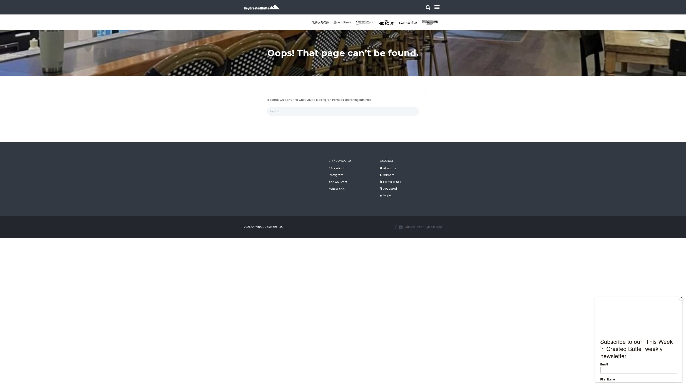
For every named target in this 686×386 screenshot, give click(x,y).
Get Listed (390, 189)
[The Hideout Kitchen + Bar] (432, 22)
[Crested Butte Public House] (366, 22)
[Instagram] (400, 227)
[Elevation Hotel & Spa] (410, 22)
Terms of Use (392, 182)
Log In (387, 195)
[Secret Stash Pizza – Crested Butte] (322, 22)
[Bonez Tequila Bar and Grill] (344, 22)
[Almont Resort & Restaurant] (388, 22)
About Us (389, 168)
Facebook (338, 168)
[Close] (681, 297)
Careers (388, 175)
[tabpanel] (322, 22)
